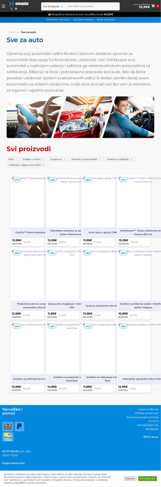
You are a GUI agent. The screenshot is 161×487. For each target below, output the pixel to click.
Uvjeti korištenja (148, 409)
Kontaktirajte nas (147, 425)
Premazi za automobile (84, 159)
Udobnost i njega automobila (24, 164)
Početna (13, 32)
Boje (11, 159)
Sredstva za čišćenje (117, 159)
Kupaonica (56, 159)
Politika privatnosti (146, 413)
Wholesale (151, 429)
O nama (153, 421)
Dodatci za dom (32, 159)
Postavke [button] (130, 478)
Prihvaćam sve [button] (147, 478)
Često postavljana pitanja (142, 417)
